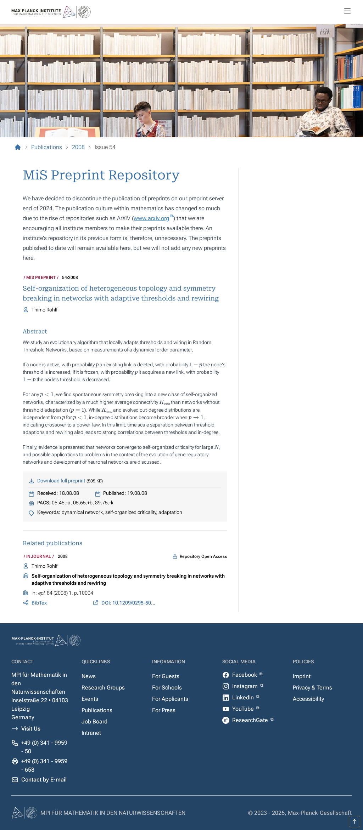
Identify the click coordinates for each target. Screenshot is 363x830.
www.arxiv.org (151, 218)
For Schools (167, 687)
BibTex (39, 603)
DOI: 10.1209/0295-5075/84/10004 (129, 603)
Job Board (94, 721)
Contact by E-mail (44, 779)
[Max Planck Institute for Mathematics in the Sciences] (17, 147)
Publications (97, 710)
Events (90, 699)
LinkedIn (243, 697)
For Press (163, 710)
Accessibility (308, 699)
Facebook (245, 674)
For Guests (165, 676)
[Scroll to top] (354, 821)
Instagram (245, 686)
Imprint (302, 676)
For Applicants (170, 699)
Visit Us (30, 728)
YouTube (243, 708)
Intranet (91, 732)
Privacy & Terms (312, 687)
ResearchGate (250, 720)
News (89, 676)
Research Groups (103, 687)
